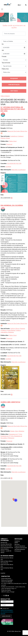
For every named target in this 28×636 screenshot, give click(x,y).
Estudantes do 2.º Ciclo (15, 434)
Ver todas (14, 91)
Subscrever (6, 616)
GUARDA (8, 166)
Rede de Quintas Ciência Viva (7, 568)
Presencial (9, 144)
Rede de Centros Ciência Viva (7, 558)
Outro (16, 431)
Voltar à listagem (5, 96)
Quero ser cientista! (10, 402)
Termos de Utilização (6, 581)
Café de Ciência (14, 328)
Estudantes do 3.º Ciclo (7, 436)
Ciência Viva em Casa (6, 546)
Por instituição (14, 84)
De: (3, 44)
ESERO (16, 542)
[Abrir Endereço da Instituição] (1, 133)
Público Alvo (5, 69)
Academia (17, 541)
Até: (3, 50)
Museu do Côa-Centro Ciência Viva (17, 131)
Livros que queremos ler (7, 547)
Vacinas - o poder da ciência (6, 551)
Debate (8, 138)
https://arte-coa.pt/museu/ (19, 169)
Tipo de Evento (6, 62)
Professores (11, 438)
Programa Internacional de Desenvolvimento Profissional (21, 549)
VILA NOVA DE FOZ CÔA (14, 163)
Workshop (11, 332)
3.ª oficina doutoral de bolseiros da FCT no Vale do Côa (13, 109)
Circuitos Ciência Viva (6, 544)
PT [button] (20, 5)
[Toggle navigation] (2, 9)
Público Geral (12, 141)
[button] (15, 500)
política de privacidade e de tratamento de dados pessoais (7, 612)
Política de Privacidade (7, 580)
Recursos (17, 544)
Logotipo (3, 573)
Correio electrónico (6, 578)
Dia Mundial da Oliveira (12, 205)
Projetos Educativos (20, 546)
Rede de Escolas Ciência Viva (7, 565)
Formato (4, 56)
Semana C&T (4, 542)
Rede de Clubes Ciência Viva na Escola (6, 562)
